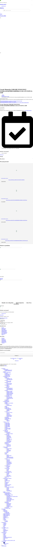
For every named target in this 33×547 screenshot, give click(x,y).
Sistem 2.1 (8, 413)
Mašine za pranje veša (6, 514)
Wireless (6, 447)
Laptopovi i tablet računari (7, 372)
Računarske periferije (6, 401)
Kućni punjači (9, 501)
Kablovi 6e (8, 460)
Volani (6, 429)
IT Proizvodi (3, 368)
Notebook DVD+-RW (10, 398)
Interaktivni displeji (7, 442)
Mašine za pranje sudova (6, 513)
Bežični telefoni (9, 503)
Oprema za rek (9, 471)
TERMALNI (7, 482)
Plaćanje (5, 365)
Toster (4, 539)
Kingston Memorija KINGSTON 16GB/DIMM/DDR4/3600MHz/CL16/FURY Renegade (16, 240)
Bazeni (4, 531)
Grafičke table (7, 407)
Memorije (6, 382)
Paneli (8, 454)
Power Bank (8, 495)
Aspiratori (4, 519)
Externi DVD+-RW (9, 397)
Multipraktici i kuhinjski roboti (7, 537)
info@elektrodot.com (4, 324)
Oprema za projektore (10, 433)
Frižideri (4, 509)
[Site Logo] (2, 8)
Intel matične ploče (9, 378)
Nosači (8, 469)
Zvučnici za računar (9, 412)
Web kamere (7, 417)
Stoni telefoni (8, 504)
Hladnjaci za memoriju (10, 392)
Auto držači (8, 497)
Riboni (8, 489)
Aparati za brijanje (5, 543)
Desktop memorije (29, 110)
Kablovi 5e (8, 459)
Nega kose (4, 544)
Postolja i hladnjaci (9, 395)
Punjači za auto (9, 500)
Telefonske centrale (7, 508)
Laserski (6, 479)
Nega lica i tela (4, 541)
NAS (6, 477)
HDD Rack (6, 419)
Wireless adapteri (9, 448)
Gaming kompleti (7, 424)
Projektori (8, 432)
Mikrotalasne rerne (6, 517)
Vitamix (4, 525)
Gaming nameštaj (7, 426)
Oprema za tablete (7, 375)
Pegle (4, 538)
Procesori (6, 380)
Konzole (6, 427)
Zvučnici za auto (9, 440)
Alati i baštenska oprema (5, 527)
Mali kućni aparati (4, 532)
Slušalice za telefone (9, 506)
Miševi (6, 406)
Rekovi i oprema (7, 468)
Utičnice (8, 473)
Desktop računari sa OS (8, 370)
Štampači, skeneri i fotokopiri (7, 478)
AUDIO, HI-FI (7, 434)
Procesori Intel (9, 381)
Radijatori (6, 521)
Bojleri (4, 518)
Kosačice (4, 529)
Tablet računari (7, 374)
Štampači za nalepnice (8, 484)
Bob (4, 526)
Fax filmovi (8, 490)
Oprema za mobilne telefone (9, 494)
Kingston (7, 178)
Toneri (8, 487)
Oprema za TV (7, 443)
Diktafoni (8, 438)
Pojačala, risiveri (9, 437)
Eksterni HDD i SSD (8, 418)
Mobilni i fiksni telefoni (6, 492)
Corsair (25, 110)
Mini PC (4, 371)
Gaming (4, 421)
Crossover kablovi (9, 463)
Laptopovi (6, 373)
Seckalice (4, 536)
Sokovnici (4, 535)
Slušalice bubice (9, 409)
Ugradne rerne (7, 512)
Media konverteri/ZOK (10, 457)
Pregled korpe (2, 365)
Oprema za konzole (7, 428)
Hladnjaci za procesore (10, 393)
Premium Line (4, 522)
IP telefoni (8, 505)
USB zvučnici (9, 414)
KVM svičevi (7, 476)
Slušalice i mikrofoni (8, 408)
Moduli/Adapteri (9, 455)
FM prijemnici (9, 436)
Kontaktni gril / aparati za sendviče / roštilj (9, 540)
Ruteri (8, 451)
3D (5, 481)
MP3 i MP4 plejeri (9, 439)
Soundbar (8, 435)
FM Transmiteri (9, 441)
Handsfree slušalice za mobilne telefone (12, 496)
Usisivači (4, 533)
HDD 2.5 (8, 385)
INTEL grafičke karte (10, 389)
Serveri (4, 491)
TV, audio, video (5, 430)
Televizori (6, 431)
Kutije (8, 474)
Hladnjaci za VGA (9, 394)
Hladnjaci (6, 390)
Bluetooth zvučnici (9, 415)
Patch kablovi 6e (9, 462)
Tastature (6, 403)
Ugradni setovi (5, 511)
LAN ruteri (6, 452)
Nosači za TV (9, 444)
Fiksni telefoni (7, 502)
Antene (8, 449)
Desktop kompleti (9, 405)
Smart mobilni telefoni (8, 493)
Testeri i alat (8, 475)
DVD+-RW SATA (9, 396)
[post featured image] (16, 170)
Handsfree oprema (9, 498)
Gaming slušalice (7, 425)
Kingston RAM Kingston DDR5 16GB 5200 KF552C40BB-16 (16, 179)
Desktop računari (5, 369)
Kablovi (8, 456)
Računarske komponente (6, 376)
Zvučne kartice (7, 400)
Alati (4, 528)
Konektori (8, 466)
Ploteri (6, 486)
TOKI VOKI (7, 507)
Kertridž (8, 488)
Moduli (8, 467)
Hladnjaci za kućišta (9, 391)
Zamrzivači (4, 516)
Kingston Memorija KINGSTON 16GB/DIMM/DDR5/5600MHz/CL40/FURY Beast (16, 220)
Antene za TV (9, 446)
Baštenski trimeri (5, 530)
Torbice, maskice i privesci (10, 499)
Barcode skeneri (7, 485)
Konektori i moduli (7, 465)
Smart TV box (9, 445)
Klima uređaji (5, 510)
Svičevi (6, 453)
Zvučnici (6, 411)
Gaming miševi (7, 422)
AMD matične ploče (9, 379)
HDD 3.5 (8, 386)
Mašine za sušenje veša (6, 515)
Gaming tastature (7, 423)
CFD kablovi (8, 464)
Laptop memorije (9, 384)
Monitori (6, 402)
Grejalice (6, 520)
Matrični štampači (7, 480)
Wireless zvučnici (9, 416)
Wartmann (4, 524)
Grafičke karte (7, 387)
